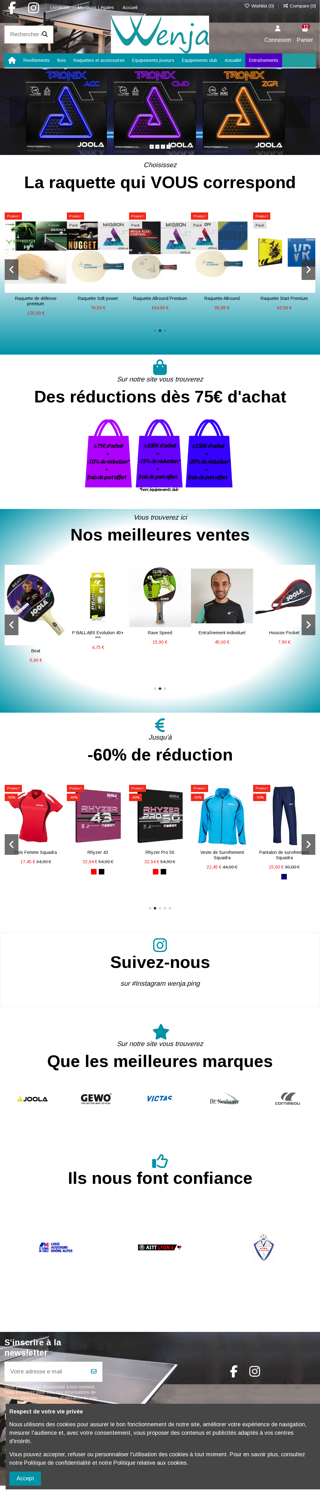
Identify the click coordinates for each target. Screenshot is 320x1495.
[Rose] (47, 670)
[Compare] (41, 636)
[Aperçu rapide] (36, 295)
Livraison (60, 7)
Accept (25, 1478)
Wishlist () (262, 5)
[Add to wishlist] (30, 636)
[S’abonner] (93, 1372)
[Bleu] (39, 670)
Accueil (130, 7)
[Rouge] (24, 670)
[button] (155, 330)
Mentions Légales (96, 7)
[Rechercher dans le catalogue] (45, 35)
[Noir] (31, 670)
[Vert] (222, 872)
